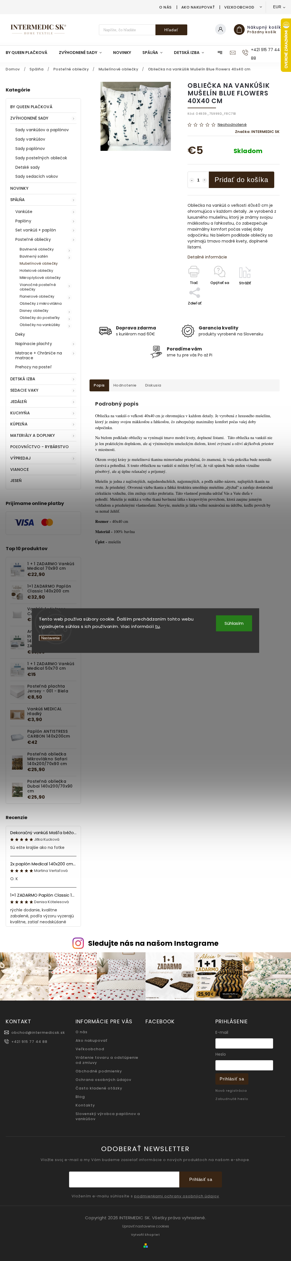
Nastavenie (50, 638)
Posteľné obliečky (33, 239)
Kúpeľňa (19, 424)
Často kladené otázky (99, 1088)
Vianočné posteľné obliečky (38, 286)
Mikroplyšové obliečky (40, 277)
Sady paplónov (30, 148)
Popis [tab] (99, 385)
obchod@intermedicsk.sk (38, 1032)
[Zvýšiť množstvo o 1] (204, 180)
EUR (277, 7)
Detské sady (27, 167)
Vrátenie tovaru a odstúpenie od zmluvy (107, 1060)
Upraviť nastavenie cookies (145, 1226)
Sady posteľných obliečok (41, 158)
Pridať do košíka (241, 179)
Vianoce (19, 469)
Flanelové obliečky (37, 296)
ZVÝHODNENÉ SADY (29, 118)
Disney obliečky (34, 310)
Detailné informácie (207, 257)
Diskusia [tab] (153, 385)
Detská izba (22, 379)
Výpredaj (20, 458)
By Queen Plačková (31, 107)
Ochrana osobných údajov (103, 1079)
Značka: (257, 131)
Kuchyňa (20, 413)
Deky (20, 334)
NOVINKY (19, 188)
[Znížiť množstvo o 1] (191, 180)
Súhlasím (234, 623)
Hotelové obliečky (36, 270)
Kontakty (85, 1105)
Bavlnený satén (34, 256)
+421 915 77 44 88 (29, 1041)
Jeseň (16, 480)
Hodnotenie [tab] (125, 385)
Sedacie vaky (24, 390)
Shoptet (152, 1234)
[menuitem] (29, 52)
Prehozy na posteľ (33, 367)
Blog (80, 1096)
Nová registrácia (231, 1090)
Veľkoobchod (239, 7)
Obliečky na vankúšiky (40, 324)
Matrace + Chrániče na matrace (38, 355)
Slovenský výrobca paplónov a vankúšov (108, 1116)
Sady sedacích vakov (36, 176)
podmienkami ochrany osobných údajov (176, 1196)
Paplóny (23, 221)
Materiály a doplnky (32, 435)
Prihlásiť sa (232, 1078)
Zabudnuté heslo (231, 1099)
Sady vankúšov (30, 139)
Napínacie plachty (33, 343)
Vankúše (23, 211)
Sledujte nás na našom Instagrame (153, 943)
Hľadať (171, 30)
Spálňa (17, 199)
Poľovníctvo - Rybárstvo (39, 447)
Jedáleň (18, 401)
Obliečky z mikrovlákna (41, 303)
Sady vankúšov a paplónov (42, 130)
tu (157, 626)
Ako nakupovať (198, 7)
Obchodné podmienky (99, 1071)
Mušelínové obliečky (39, 263)
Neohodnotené (232, 125)
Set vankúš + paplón (35, 230)
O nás (165, 7)
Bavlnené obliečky (37, 249)
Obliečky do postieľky (40, 317)
